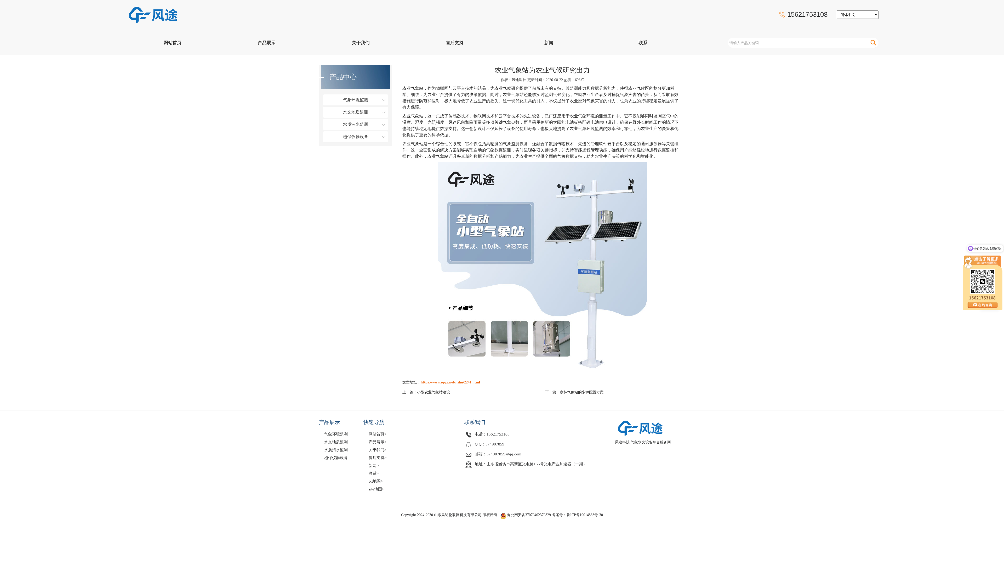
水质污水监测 (355, 124)
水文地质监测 (355, 112)
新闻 (548, 42)
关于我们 (361, 42)
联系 (642, 42)
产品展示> (377, 442)
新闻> (374, 466)
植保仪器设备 (355, 136)
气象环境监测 (355, 100)
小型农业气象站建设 (433, 392)
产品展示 (267, 42)
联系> (374, 473)
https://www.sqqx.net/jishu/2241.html (450, 382)
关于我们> (377, 450)
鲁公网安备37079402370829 (529, 515)
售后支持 (455, 42)
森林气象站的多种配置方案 (582, 392)
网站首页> (377, 434)
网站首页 (172, 42)
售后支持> (377, 458)
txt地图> (376, 481)
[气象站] (167, 12)
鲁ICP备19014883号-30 (585, 515)
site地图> (376, 489)
